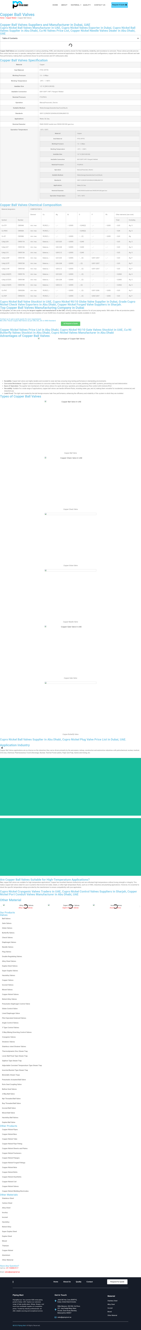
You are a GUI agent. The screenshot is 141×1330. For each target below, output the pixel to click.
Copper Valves (7, 980)
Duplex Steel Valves (10, 966)
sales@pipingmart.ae (12, 1272)
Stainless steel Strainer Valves (14, 1046)
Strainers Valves (8, 1042)
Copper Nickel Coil (9, 1182)
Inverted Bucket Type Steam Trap (15, 1070)
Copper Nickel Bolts (9, 1172)
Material (75, 5)
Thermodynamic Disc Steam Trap (15, 1051)
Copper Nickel (11, 18)
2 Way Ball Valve (8, 1094)
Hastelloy (5, 1222)
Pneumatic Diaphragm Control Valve (16, 1004)
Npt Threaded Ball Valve (11, 1099)
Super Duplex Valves (10, 971)
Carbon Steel (7, 1203)
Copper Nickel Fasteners (11, 1153)
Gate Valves (6, 923)
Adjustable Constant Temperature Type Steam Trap (22, 1065)
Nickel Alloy (7, 1227)
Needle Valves (7, 947)
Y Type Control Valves (10, 1028)
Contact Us (99, 5)
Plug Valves (6, 952)
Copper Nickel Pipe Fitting (12, 1144)
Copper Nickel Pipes (10, 1129)
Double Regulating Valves (12, 956)
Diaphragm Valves (9, 942)
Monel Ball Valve (8, 1113)
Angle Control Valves (10, 1023)
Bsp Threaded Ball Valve (11, 1103)
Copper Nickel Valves (10, 994)
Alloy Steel (6, 1208)
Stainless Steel (8, 1198)
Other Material (7, 1260)
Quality (87, 5)
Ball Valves (6, 919)
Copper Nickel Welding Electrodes (15, 1191)
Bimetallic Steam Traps (11, 1075)
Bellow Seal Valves (9, 1089)
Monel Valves (7, 990)
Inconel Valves (7, 985)
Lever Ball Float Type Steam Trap (15, 1056)
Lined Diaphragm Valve (11, 1013)
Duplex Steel (7, 1236)
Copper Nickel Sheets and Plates (15, 1148)
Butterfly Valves (8, 933)
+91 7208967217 (12, 1268)
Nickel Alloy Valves (9, 999)
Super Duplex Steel (9, 1231)
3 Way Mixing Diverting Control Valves (17, 1032)
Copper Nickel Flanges (11, 1158)
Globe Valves (7, 928)
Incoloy (5, 1213)
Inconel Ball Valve (9, 1108)
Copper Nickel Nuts (9, 1167)
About (64, 5)
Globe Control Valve (10, 1009)
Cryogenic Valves (9, 1037)
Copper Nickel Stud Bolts (11, 1177)
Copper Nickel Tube (9, 1139)
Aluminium (6, 1255)
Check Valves (7, 938)
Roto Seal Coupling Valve (12, 1084)
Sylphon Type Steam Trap (12, 1061)
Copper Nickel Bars (9, 1134)
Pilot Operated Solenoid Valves (14, 1018)
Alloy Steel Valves (9, 961)
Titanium (5, 1246)
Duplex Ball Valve (8, 1122)
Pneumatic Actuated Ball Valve (14, 1080)
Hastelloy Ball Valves (10, 1118)
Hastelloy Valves (8, 975)
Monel (4, 1241)
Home (55, 5)
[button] (138, 38)
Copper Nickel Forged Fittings (13, 1163)
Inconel (5, 1217)
